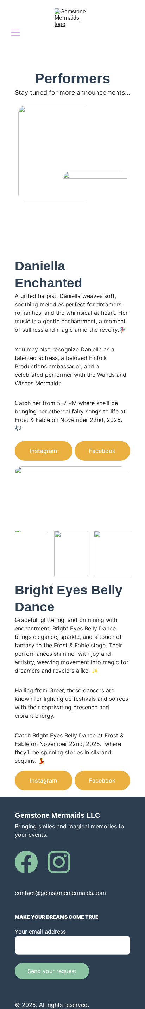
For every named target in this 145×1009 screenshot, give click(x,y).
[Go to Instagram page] (59, 862)
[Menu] (15, 33)
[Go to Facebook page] (26, 862)
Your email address (40, 931)
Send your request (51, 970)
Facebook (102, 450)
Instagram (43, 450)
